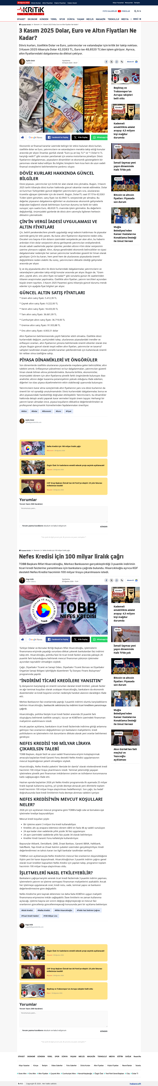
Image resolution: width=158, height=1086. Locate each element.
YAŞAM (80, 19)
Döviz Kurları (36, 3)
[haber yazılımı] (135, 1083)
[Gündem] (125, 111)
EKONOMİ (32, 19)
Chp (127, 1073)
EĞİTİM (120, 1056)
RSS (21, 1083)
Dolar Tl (134, 1073)
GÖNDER (103, 526)
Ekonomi (37, 24)
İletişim (137, 2)
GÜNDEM (44, 19)
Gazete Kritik (26, 25)
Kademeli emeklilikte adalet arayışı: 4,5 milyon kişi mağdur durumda (124, 130)
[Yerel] (125, 215)
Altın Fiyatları (47, 3)
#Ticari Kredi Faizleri (30, 916)
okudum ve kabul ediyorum (44, 526)
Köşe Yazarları (118, 2)
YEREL (54, 19)
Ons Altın (32, 1073)
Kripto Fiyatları (60, 3)
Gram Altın (22, 1073)
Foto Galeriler (71, 1065)
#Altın (24, 411)
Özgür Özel (98, 1073)
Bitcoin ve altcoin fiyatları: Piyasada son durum (124, 198)
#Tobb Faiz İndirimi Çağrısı (88, 910)
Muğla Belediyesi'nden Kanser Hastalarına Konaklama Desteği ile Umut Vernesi (125, 234)
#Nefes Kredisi (44, 910)
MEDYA (124, 19)
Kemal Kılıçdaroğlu (84, 1073)
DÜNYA (71, 19)
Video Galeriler (57, 1065)
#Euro (58, 411)
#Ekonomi (46, 411)
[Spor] (125, 76)
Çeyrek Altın (54, 1073)
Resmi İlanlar (127, 1065)
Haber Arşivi (72, 3)
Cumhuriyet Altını (68, 1073)
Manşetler (129, 2)
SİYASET (21, 19)
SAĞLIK (128, 1056)
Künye (35, 1065)
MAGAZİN (100, 19)
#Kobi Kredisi (27, 910)
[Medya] (125, 151)
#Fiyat (68, 411)
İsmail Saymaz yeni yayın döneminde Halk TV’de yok (125, 166)
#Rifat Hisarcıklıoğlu (63, 910)
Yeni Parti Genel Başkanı (114, 1073)
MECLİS (90, 19)
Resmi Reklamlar (140, 1056)
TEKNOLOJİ (113, 19)
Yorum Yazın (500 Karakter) (31, 504)
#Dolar (34, 411)
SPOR (62, 19)
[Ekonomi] (125, 183)
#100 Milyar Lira (50, 916)
